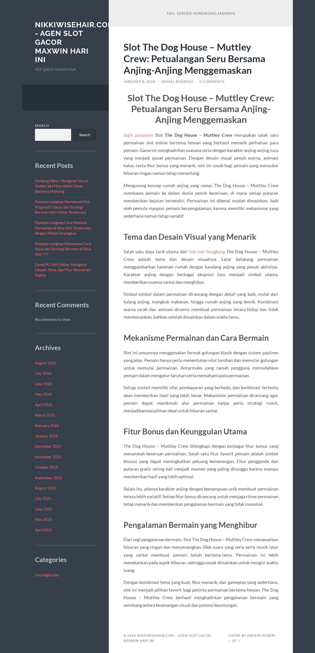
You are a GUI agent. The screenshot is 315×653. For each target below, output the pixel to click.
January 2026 (46, 436)
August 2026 (45, 363)
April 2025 (43, 530)
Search (42, 126)
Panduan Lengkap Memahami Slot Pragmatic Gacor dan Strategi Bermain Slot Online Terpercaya (62, 206)
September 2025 (48, 477)
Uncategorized (47, 575)
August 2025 (45, 488)
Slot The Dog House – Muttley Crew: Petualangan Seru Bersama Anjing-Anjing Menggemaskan (194, 58)
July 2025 (43, 498)
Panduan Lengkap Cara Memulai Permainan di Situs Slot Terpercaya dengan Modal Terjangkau (63, 227)
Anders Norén (261, 636)
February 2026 (47, 425)
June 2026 (43, 384)
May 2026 (43, 394)
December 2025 (48, 446)
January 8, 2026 (139, 82)
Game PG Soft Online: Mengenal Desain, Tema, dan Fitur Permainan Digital (63, 269)
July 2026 (43, 373)
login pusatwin (138, 135)
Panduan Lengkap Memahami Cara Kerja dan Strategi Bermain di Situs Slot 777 (63, 248)
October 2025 (46, 467)
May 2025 (43, 519)
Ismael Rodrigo (177, 82)
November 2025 (48, 457)
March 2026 (45, 415)
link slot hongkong (207, 251)
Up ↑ (236, 641)
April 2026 (43, 404)
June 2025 (43, 509)
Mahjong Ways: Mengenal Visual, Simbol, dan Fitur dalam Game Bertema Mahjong (62, 185)
